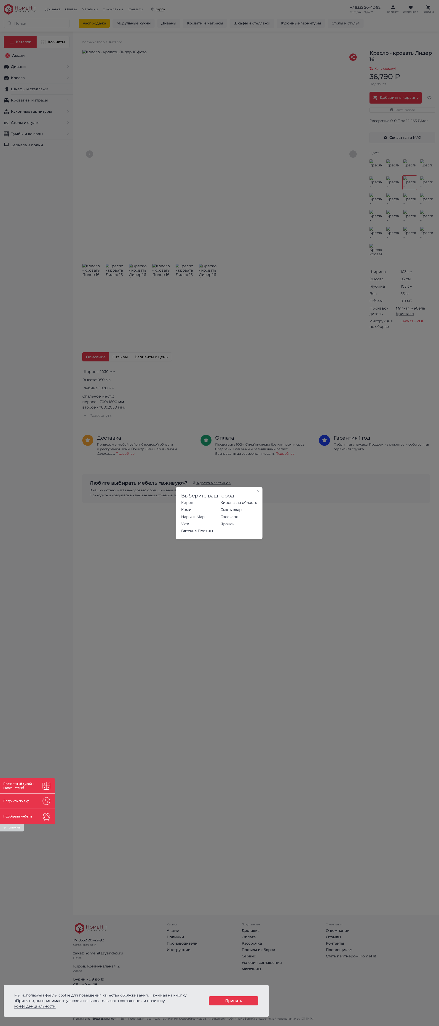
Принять (233, 1001)
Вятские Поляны (197, 531)
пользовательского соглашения (113, 1001)
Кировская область (238, 502)
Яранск (227, 524)
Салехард (229, 517)
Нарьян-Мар (193, 517)
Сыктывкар (231, 510)
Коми (186, 510)
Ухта (185, 524)
